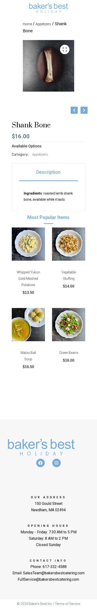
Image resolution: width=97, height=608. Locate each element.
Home (27, 24)
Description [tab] (48, 172)
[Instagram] (56, 463)
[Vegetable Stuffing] (68, 244)
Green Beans (68, 353)
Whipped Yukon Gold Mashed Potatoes (28, 278)
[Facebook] (40, 463)
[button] (64, 49)
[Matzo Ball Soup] (28, 324)
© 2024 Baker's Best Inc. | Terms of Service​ (48, 604)
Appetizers (43, 24)
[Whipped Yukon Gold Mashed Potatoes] (28, 244)
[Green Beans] (68, 324)
